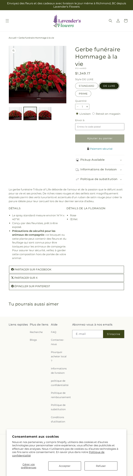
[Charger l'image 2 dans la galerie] (30, 113)
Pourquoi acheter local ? (58, 356)
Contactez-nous (57, 342)
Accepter (64, 466)
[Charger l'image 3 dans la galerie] (45, 113)
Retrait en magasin (108, 113)
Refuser (101, 466)
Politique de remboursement (61, 395)
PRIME (83, 93)
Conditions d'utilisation (58, 419)
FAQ (53, 332)
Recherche (36, 332)
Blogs (33, 339)
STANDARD (86, 85)
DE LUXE (109, 85)
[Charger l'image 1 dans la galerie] (15, 113)
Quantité (80, 100)
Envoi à (83, 120)
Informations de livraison (59, 370)
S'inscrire (113, 334)
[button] (7, 21)
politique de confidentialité (59, 383)
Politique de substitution (58, 407)
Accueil (12, 37)
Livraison (85, 113)
